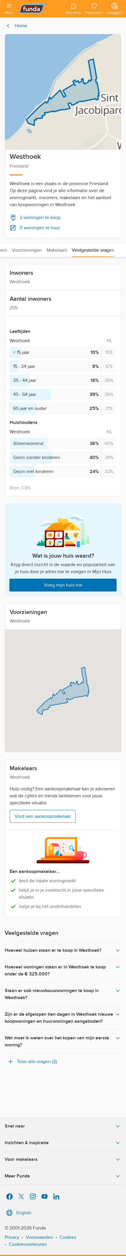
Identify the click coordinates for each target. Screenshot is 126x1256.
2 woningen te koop (40, 217)
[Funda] (39, 9)
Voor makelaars (21, 1159)
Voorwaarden (39, 1237)
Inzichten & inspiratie (27, 1143)
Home (21, 26)
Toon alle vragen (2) (37, 1061)
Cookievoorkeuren (28, 1244)
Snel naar (15, 1126)
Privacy (12, 1237)
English (23, 1213)
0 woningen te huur (40, 228)
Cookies (67, 1237)
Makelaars (57, 250)
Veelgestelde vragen (93, 250)
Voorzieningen (27, 250)
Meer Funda (17, 1176)
